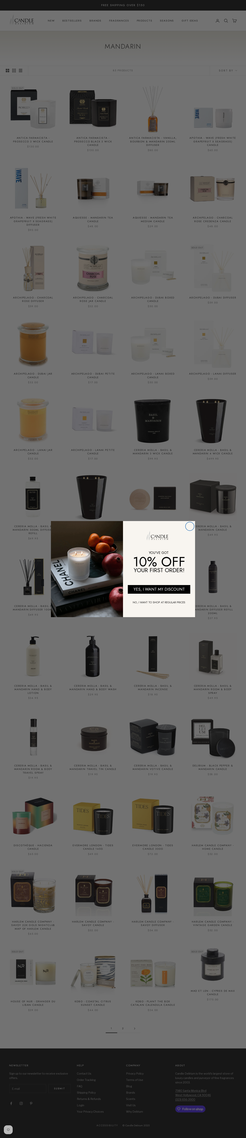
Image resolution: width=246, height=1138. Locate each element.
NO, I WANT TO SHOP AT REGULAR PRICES (159, 602)
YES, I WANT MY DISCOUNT (159, 589)
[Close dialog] (189, 526)
